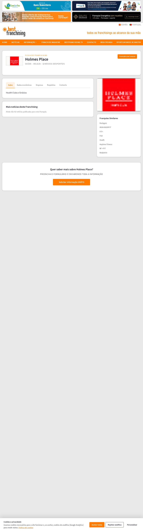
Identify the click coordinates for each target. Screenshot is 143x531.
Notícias (15, 42)
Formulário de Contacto (127, 56)
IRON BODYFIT (105, 127)
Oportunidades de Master (128, 42)
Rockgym (103, 123)
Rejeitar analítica (114, 524)
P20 (101, 135)
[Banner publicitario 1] (36, 6)
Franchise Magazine (50, 42)
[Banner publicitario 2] (106, 6)
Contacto (91, 42)
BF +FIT (103, 148)
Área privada (106, 42)
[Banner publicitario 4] (106, 17)
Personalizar (132, 524)
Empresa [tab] (39, 85)
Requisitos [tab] (51, 85)
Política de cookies (26, 527)
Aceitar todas (97, 524)
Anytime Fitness (106, 144)
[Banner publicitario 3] (36, 17)
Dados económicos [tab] (24, 85)
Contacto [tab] (63, 85)
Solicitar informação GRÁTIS (71, 182)
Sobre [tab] (10, 85)
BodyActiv (103, 152)
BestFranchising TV (73, 42)
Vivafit (102, 140)
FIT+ (101, 131)
